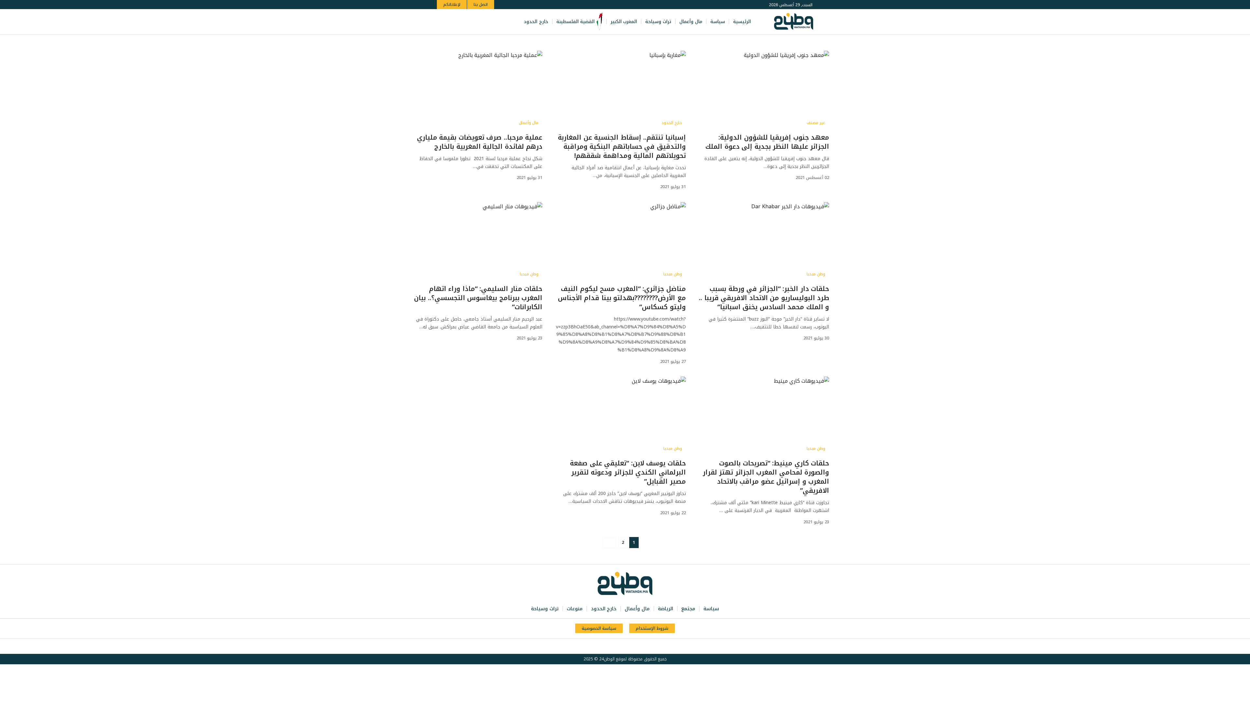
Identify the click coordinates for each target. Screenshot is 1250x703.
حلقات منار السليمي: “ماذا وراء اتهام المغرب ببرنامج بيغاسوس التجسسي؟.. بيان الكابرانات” (478, 298)
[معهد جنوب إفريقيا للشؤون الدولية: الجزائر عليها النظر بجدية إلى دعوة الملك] (764, 90)
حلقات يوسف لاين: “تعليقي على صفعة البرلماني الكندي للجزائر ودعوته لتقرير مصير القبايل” (628, 472)
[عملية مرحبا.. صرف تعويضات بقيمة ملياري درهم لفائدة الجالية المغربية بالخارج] (477, 90)
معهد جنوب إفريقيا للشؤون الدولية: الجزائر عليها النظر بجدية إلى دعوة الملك (767, 142)
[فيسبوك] (490, 21)
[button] (442, 21)
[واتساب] (461, 21)
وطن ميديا (816, 274)
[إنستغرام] (468, 21)
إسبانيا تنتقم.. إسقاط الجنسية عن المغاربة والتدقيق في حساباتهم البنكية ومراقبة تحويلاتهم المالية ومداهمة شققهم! (622, 146)
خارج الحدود (671, 123)
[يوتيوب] (475, 21)
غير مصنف (816, 123)
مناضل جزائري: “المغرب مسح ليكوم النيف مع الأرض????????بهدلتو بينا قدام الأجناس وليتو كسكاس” (622, 298)
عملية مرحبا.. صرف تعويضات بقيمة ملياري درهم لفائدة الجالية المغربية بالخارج (480, 142)
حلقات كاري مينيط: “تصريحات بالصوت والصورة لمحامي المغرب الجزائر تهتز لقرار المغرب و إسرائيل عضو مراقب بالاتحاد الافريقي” (766, 477)
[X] (483, 21)
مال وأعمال (528, 123)
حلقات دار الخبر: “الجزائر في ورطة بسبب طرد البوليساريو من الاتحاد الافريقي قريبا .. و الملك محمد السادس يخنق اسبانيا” (764, 298)
